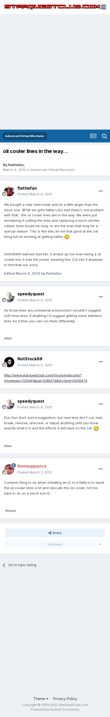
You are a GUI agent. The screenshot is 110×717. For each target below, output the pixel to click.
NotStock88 (29, 358)
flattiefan (16, 165)
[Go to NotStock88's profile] (9, 362)
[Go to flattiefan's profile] (9, 191)
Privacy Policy (65, 698)
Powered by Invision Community (55, 709)
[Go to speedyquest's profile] (9, 297)
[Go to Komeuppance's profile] (9, 469)
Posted (34, 194)
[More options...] (101, 191)
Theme (39, 698)
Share (56, 533)
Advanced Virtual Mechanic (53, 170)
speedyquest (30, 293)
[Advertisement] (55, 72)
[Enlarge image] (66, 237)
